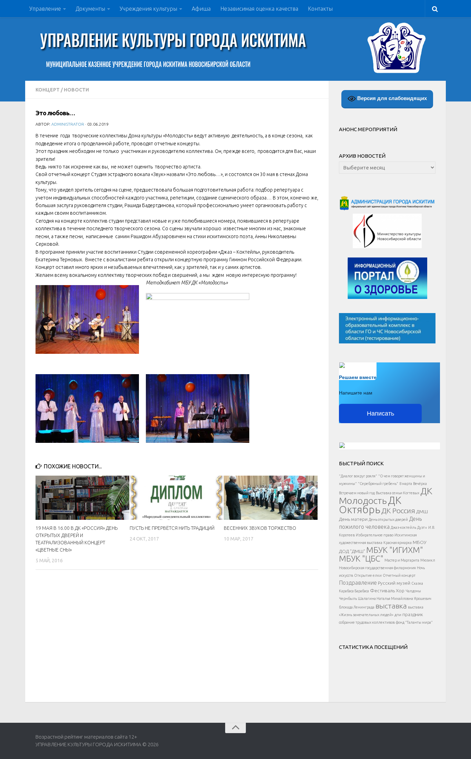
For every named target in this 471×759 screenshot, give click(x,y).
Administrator (67, 124)
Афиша (201, 9)
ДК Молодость (385, 496)
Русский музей (394, 583)
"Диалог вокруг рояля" (358, 476)
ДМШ (422, 511)
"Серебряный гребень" (378, 483)
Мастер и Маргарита (401, 560)
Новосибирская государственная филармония (377, 568)
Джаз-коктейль (403, 527)
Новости (76, 90)
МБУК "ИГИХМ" (394, 549)
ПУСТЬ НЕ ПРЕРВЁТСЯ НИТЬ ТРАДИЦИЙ (172, 528)
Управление (45, 9)
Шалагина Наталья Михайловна (385, 598)
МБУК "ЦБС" (361, 558)
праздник (412, 614)
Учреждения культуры (148, 9)
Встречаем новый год (357, 493)
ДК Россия (398, 510)
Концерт (48, 90)
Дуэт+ (422, 527)
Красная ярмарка (397, 543)
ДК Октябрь (370, 505)
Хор (400, 590)
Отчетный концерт (399, 575)
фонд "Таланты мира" (414, 622)
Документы (90, 9)
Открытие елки (368, 575)
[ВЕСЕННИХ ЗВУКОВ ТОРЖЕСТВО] (271, 498)
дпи (397, 615)
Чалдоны (413, 591)
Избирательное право (374, 535)
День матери (353, 519)
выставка (391, 606)
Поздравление (358, 583)
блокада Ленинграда (356, 607)
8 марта (405, 483)
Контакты (320, 9)
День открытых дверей (388, 519)
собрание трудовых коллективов (367, 622)
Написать (380, 413)
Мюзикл (427, 560)
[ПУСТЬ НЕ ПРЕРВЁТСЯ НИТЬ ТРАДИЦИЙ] (176, 498)
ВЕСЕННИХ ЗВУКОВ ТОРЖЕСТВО (260, 528)
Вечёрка (420, 483)
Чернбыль (348, 598)
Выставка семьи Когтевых (397, 493)
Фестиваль (382, 590)
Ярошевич (422, 598)
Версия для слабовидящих (391, 98)
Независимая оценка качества (259, 9)
